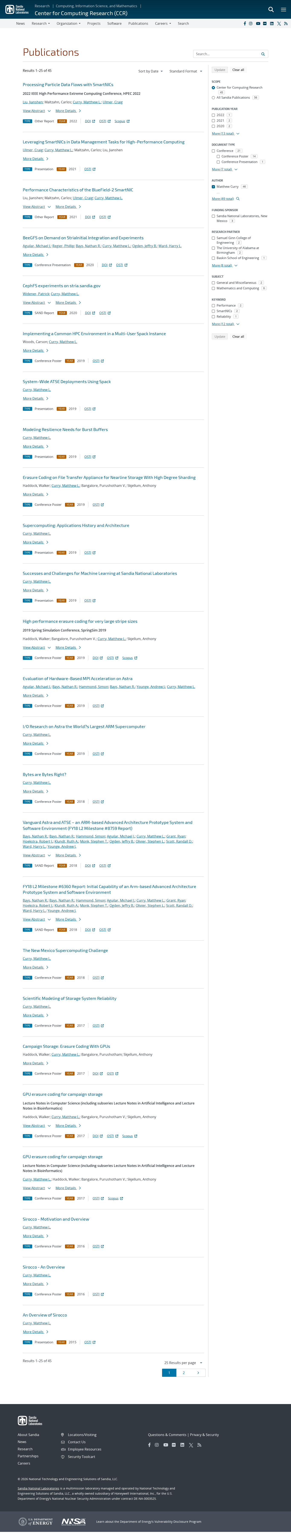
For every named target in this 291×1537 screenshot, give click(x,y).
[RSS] (286, 23)
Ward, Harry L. (170, 246)
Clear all (239, 69)
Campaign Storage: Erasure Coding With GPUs (66, 1046)
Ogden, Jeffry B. (144, 246)
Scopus (120, 121)
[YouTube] (258, 23)
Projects (94, 23)
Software (114, 23)
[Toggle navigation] (8, 23)
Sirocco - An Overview (44, 1266)
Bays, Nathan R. (88, 246)
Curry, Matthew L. (87, 102)
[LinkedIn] (272, 23)
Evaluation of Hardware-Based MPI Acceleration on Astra (78, 678)
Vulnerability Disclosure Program (177, 1522)
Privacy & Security (204, 1434)
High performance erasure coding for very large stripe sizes (80, 621)
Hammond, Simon (93, 686)
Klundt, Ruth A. (66, 841)
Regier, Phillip (63, 246)
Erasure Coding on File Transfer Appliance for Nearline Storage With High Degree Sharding (109, 477)
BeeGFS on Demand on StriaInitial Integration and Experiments (83, 237)
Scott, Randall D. (179, 841)
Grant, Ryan (175, 836)
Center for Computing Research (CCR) (81, 13)
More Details (66, 110)
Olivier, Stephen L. (150, 841)
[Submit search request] (263, 54)
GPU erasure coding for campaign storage (63, 1094)
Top (278, 1532)
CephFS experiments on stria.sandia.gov (62, 285)
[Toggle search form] (271, 9)
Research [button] (39, 23)
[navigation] (151, 71)
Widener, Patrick (36, 293)
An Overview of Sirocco (45, 1314)
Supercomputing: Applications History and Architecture (76, 525)
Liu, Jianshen (33, 102)
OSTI (102, 121)
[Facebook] (244, 23)
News (20, 23)
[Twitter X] (279, 23)
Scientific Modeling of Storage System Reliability (70, 998)
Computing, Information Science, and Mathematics (96, 6)
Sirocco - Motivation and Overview (56, 1218)
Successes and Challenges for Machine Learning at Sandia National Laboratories (100, 573)
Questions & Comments (167, 1434)
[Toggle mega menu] (283, 9)
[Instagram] (251, 23)
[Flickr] (265, 23)
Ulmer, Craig (113, 102)
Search (183, 23)
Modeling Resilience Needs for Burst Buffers (65, 429)
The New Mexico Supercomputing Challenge (65, 950)
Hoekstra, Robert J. (38, 841)
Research (42, 6)
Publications (138, 23)
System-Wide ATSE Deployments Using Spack (67, 381)
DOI (88, 121)
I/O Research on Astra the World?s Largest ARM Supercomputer (84, 726)
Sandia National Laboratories (38, 1488)
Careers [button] (161, 23)
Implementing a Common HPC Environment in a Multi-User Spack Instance (94, 333)
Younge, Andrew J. (151, 686)
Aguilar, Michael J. (37, 246)
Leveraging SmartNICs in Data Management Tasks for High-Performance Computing (103, 141)
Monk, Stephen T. (94, 841)
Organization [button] (67, 23)
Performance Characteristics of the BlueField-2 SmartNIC (78, 189)
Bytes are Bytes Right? (44, 774)
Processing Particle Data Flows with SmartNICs (68, 84)
